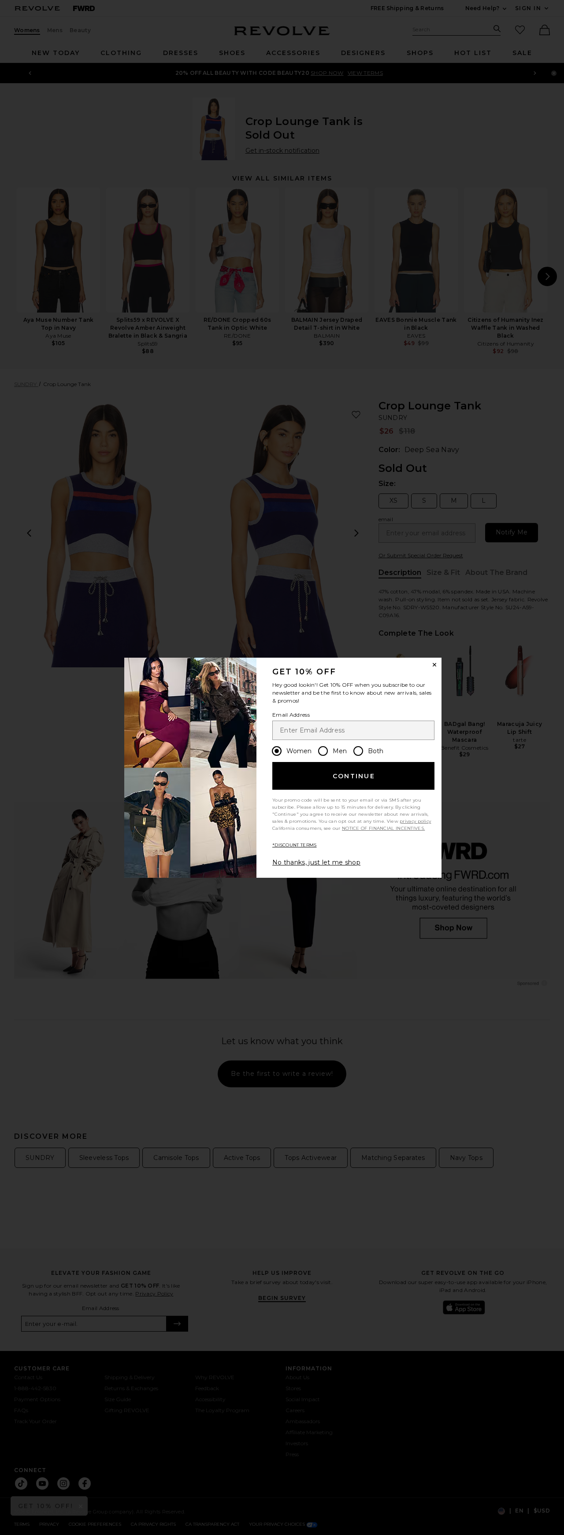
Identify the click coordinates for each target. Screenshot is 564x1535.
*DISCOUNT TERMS (294, 845)
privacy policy (415, 821)
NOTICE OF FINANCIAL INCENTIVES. (383, 828)
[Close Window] (434, 665)
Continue (354, 776)
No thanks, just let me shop (316, 862)
